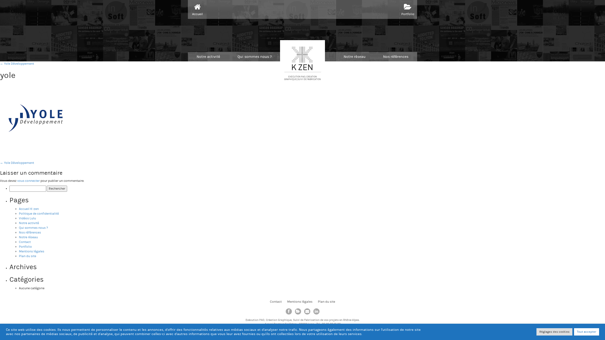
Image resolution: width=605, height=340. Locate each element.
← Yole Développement (17, 64)
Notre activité (208, 57)
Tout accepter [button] (586, 331)
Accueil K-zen (29, 209)
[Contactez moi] (307, 311)
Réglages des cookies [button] (554, 331)
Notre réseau (355, 57)
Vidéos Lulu (27, 218)
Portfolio (407, 14)
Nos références (395, 57)
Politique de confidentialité (39, 214)
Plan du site (27, 256)
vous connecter (28, 181)
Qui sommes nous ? (255, 57)
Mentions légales (31, 251)
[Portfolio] (298, 311)
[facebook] (289, 311)
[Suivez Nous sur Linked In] (316, 311)
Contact (25, 242)
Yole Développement (17, 163)
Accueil (197, 14)
